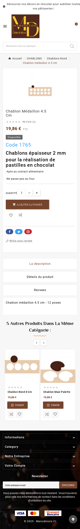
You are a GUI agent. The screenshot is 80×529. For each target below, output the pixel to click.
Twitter (19, 231)
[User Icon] (66, 26)
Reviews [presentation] (40, 290)
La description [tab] (40, 264)
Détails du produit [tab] (40, 277)
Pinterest (28, 231)
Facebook (9, 231)
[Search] (72, 46)
